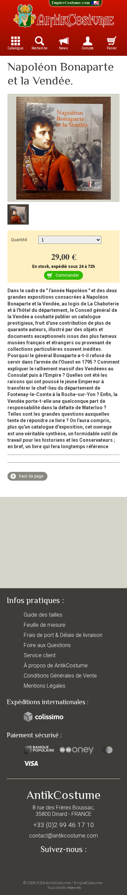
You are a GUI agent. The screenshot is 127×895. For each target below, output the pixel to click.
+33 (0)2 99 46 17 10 (63, 825)
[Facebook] (64, 865)
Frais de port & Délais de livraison (63, 635)
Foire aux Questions (47, 645)
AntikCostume (58, 882)
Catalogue (15, 48)
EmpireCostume (88, 882)
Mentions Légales (44, 686)
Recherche (39, 48)
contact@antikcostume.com (63, 835)
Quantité (19, 239)
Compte (87, 48)
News (63, 48)
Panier (112, 48)
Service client (40, 655)
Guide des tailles (43, 615)
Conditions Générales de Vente (60, 675)
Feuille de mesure (44, 625)
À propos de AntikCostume (56, 665)
